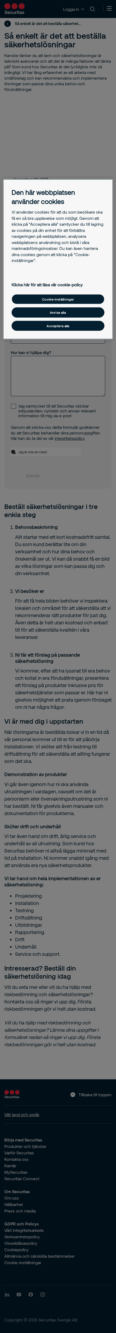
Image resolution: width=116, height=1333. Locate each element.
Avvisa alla (58, 312)
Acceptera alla (58, 325)
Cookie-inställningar (58, 299)
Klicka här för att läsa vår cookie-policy (47, 284)
